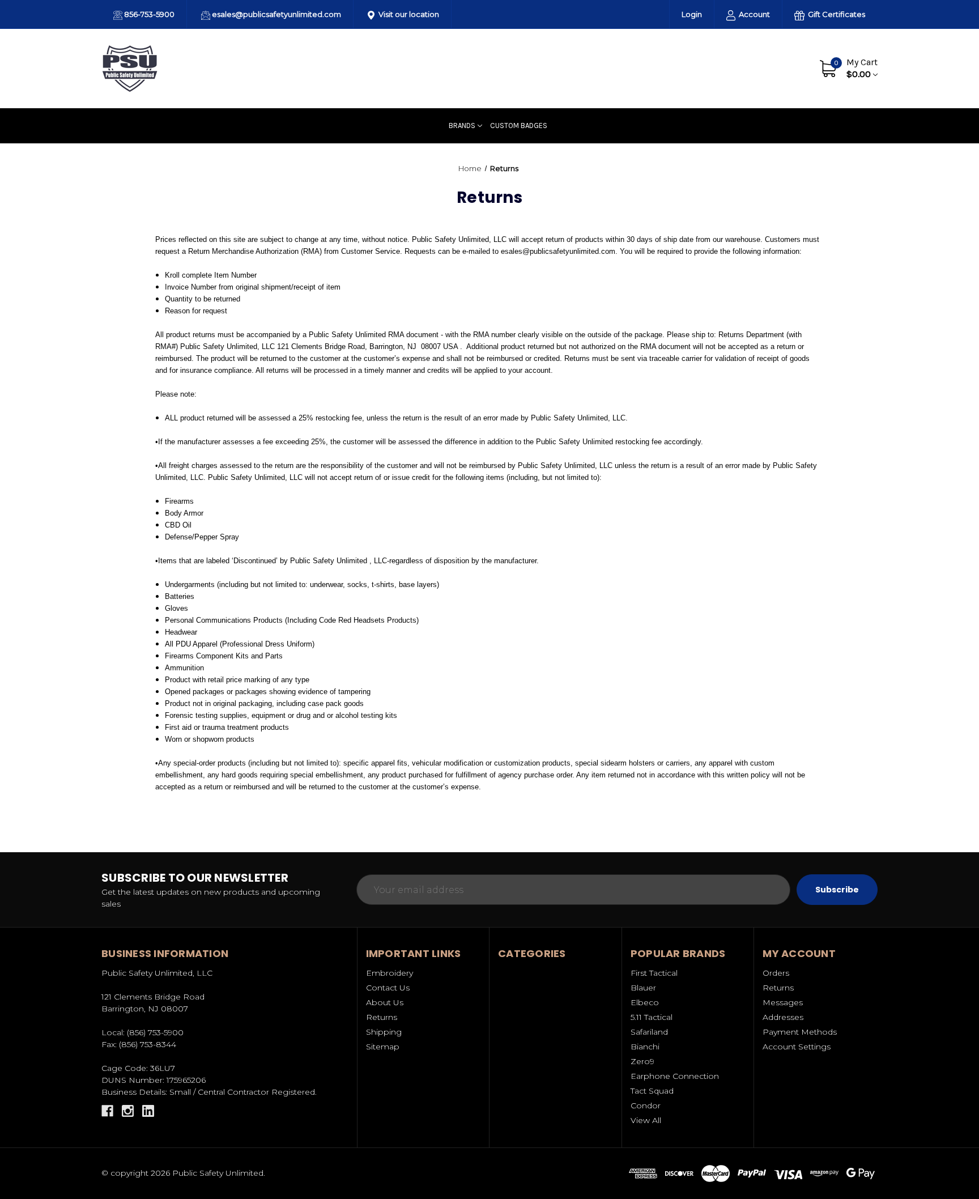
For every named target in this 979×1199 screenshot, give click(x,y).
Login (692, 14)
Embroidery (389, 973)
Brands (462, 125)
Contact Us (777, 68)
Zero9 (642, 1061)
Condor (646, 1105)
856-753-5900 (148, 14)
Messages (783, 1002)
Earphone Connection (675, 1076)
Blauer (643, 988)
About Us (724, 68)
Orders (776, 973)
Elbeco (645, 1002)
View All (646, 1120)
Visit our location (408, 14)
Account (753, 14)
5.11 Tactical (651, 1017)
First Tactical (654, 973)
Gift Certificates (835, 14)
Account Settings (797, 1046)
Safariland (649, 1032)
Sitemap (382, 1046)
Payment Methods (800, 1032)
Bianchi (645, 1046)
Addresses (783, 1017)
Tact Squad (652, 1091)
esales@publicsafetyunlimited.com (275, 14)
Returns (381, 1017)
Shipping (384, 1032)
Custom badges (518, 125)
